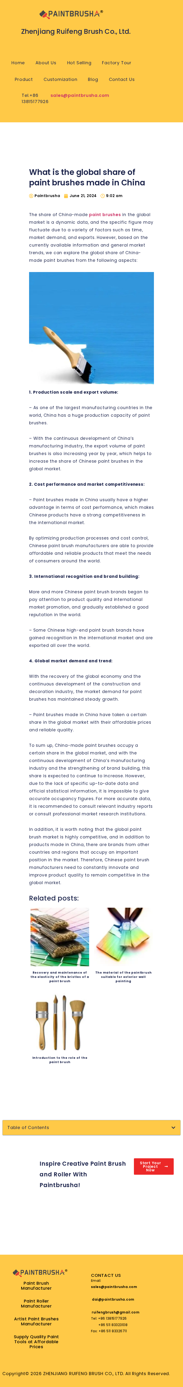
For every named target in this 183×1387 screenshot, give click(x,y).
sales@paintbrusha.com (80, 95)
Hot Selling (79, 63)
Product (24, 79)
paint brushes (105, 215)
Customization (60, 79)
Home (18, 63)
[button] (174, 1127)
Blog (93, 79)
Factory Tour (117, 63)
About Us (46, 63)
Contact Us (122, 79)
